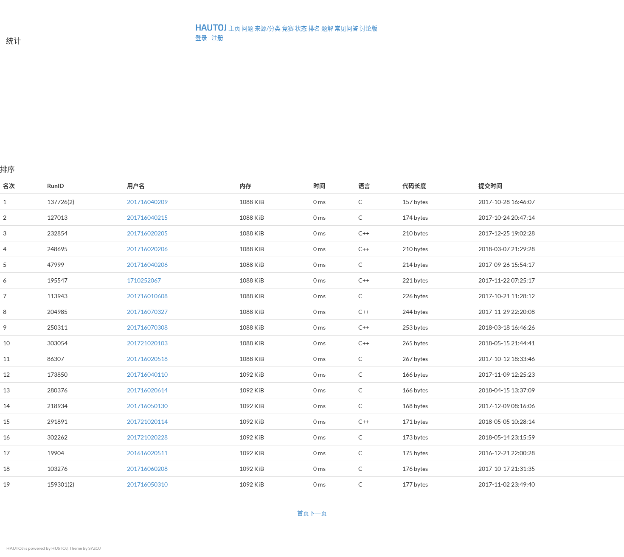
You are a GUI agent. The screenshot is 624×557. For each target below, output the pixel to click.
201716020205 (147, 233)
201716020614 (147, 390)
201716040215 (147, 217)
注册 (217, 37)
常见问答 (346, 28)
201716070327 (147, 311)
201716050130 (147, 405)
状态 (301, 28)
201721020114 (147, 421)
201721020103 (147, 343)
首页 (303, 513)
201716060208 (147, 468)
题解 (327, 28)
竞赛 (288, 28)
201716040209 (147, 201)
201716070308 (147, 327)
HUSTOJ (59, 548)
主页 (234, 28)
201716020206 (147, 248)
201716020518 (147, 358)
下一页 (318, 513)
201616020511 (147, 452)
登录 (201, 37)
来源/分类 (268, 28)
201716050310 (147, 484)
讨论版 (368, 28)
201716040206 (147, 264)
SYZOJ (94, 548)
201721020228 (147, 437)
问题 (248, 28)
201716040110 (147, 374)
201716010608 (147, 295)
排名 (314, 28)
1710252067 (144, 280)
